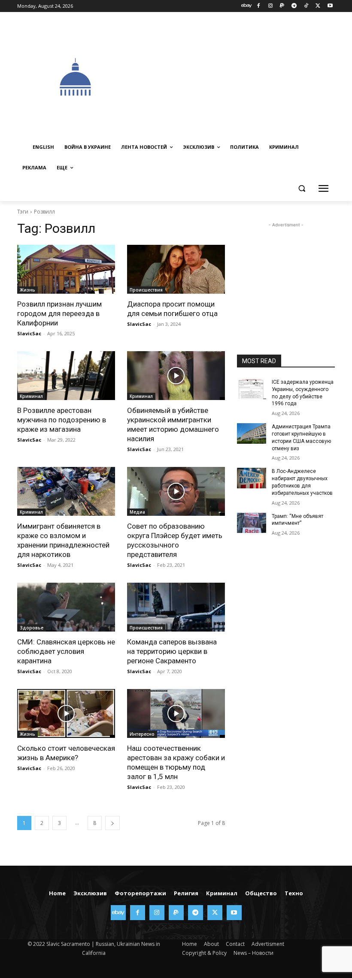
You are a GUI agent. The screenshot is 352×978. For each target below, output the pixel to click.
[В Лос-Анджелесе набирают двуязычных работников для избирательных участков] (251, 478)
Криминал (31, 396)
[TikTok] (306, 6)
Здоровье (31, 628)
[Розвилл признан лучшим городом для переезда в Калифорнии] (66, 269)
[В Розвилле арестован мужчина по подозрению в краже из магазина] (66, 375)
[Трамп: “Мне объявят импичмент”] (251, 523)
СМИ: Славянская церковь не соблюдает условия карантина (66, 651)
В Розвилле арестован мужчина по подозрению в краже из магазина (61, 419)
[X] (318, 6)
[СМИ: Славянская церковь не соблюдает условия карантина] (66, 607)
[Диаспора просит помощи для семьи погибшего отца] (176, 269)
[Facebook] (258, 6)
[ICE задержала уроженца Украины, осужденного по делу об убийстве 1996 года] (251, 389)
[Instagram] (270, 6)
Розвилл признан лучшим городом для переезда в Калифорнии (59, 313)
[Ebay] (247, 6)
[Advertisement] (243, 76)
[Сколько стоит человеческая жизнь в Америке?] (66, 713)
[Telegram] (294, 6)
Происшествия (146, 290)
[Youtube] (330, 6)
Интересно (142, 734)
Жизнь (27, 290)
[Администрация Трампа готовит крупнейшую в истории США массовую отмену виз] (251, 433)
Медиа (137, 512)
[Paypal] (282, 6)
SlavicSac (29, 333)
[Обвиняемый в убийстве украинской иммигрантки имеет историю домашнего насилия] (176, 375)
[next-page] (112, 823)
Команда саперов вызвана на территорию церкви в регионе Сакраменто (172, 651)
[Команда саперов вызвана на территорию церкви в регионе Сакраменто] (176, 607)
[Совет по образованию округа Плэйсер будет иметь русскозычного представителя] (176, 491)
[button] (301, 188)
